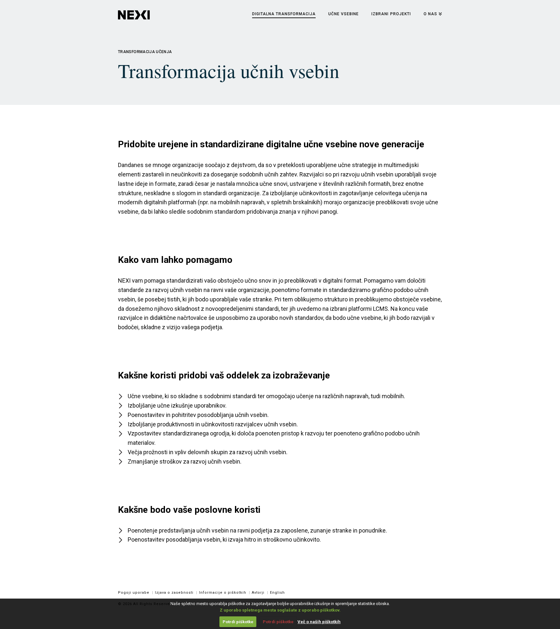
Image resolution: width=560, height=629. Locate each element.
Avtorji (258, 592)
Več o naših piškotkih (319, 621)
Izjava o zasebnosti (174, 592)
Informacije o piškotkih (222, 592)
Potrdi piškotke (238, 621)
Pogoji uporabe (133, 592)
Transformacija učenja (145, 52)
